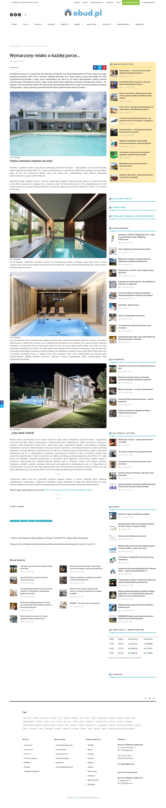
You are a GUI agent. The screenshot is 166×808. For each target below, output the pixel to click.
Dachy (90, 750)
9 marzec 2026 (127, 112)
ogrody (127, 718)
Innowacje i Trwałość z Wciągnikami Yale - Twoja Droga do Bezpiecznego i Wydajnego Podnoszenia (136, 237)
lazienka (83, 728)
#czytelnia (14, 521)
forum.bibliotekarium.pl (64, 767)
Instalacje (91, 776)
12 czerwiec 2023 (128, 87)
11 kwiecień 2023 (127, 517)
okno (81, 718)
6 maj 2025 (125, 308)
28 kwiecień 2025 (127, 539)
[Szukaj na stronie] (25, 15)
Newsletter (109, 2)
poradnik (120, 718)
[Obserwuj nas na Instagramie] (19, 14)
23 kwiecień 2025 (127, 551)
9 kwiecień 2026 (126, 574)
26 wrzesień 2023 (127, 242)
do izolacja (75, 728)
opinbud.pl (59, 763)
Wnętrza (91, 763)
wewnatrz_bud (90, 725)
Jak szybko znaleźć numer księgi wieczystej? (135, 452)
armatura (57, 728)
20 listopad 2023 (126, 264)
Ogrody (90, 767)
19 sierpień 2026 (78, 606)
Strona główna (15, 46)
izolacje (46, 721)
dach (66, 725)
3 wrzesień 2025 (126, 622)
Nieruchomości (93, 780)
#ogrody (23, 521)
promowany (49, 728)
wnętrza (75, 721)
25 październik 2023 (128, 276)
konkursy (112, 721)
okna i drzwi (45, 718)
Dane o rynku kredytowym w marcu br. (132, 536)
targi (64, 721)
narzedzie (120, 721)
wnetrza (53, 718)
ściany (93, 718)
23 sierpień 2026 (78, 583)
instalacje (74, 718)
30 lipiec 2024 (125, 342)
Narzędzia (91, 784)
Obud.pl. (75, 797)
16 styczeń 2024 (126, 319)
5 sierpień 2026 (126, 529)
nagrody (112, 718)
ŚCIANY (91, 745)
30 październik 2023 (128, 298)
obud (82, 721)
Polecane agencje (122, 199)
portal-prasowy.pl (62, 758)
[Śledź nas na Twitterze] (15, 14)
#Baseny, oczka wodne (44, 521)
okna (59, 718)
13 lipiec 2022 (125, 445)
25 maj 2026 (125, 563)
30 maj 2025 (126, 169)
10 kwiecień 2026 (128, 146)
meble (41, 728)
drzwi (53, 721)
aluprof (104, 728)
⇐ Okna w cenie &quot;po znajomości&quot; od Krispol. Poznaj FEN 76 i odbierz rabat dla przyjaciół (49, 538)
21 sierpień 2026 (28, 597)
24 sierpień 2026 (78, 572)
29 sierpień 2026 (28, 572)
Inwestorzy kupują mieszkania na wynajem (134, 514)
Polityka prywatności (96, 2)
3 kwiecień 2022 (126, 490)
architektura (89, 721)
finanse (59, 721)
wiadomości (27, 718)
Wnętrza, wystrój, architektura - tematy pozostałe (39, 725)
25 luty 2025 (126, 158)
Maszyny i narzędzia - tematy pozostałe (121, 728)
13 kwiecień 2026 (128, 124)
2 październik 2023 (127, 287)
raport (90, 728)
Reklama (77, 2)
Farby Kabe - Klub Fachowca (128, 305)
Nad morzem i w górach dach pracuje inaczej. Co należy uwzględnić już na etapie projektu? (86, 591)
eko (69, 721)
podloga (97, 728)
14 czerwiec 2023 (127, 455)
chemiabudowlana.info (64, 745)
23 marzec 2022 (126, 478)
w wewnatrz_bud (100, 721)
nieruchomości (102, 718)
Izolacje (91, 754)
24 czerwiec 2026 (127, 585)
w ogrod (81, 725)
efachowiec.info (62, 754)
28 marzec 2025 (127, 76)
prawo (87, 718)
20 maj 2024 (126, 101)
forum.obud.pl (61, 750)
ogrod (25, 728)
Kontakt (84, 2)
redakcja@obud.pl (149, 2)
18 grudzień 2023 (128, 135)
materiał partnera (28, 721)
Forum (118, 2)
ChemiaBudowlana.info (130, 2)
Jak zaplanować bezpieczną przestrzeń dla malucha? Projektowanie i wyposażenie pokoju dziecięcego (36, 591)
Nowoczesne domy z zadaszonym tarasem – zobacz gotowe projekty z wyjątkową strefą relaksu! (136, 95)
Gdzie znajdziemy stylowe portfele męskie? (134, 249)
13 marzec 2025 (126, 252)
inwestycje (128, 721)
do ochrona (33, 728)
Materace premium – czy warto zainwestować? (135, 389)
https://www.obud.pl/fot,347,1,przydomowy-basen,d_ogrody (69, 490)
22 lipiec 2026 (126, 180)
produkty (66, 718)
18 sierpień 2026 (28, 622)
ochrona (112, 725)
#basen (31, 521)
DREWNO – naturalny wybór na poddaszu (85, 603)
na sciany (60, 725)
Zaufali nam (118, 207)
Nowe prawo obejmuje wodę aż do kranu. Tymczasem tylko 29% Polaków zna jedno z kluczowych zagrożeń (36, 605)
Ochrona (91, 758)
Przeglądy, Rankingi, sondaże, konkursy (133, 216)
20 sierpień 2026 (78, 597)
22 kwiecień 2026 (127, 599)
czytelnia (36, 718)
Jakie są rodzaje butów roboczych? (131, 316)
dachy (133, 718)
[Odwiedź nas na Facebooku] (11, 14)
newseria (73, 725)
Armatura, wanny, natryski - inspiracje (129, 725)
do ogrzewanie (102, 725)
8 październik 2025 (127, 610)
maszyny (39, 721)
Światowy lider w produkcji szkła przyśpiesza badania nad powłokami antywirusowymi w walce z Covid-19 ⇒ (53, 544)
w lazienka (65, 728)
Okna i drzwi (92, 771)
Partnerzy (27, 754)
